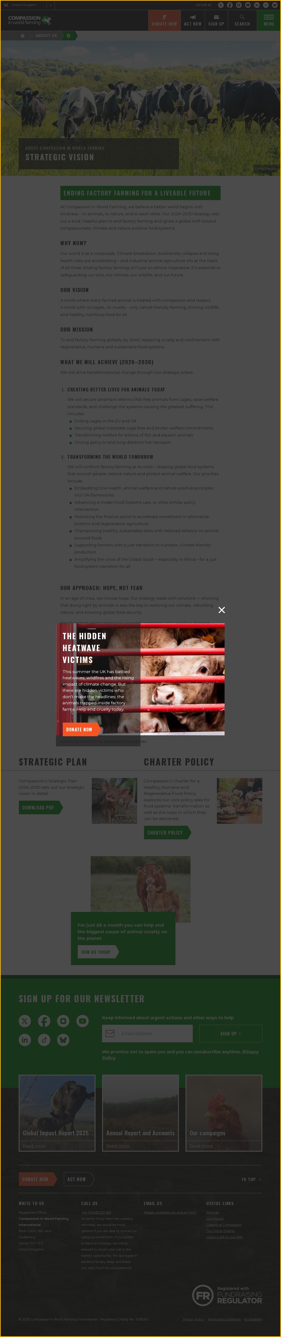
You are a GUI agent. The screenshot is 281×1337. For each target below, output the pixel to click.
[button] (221, 610)
